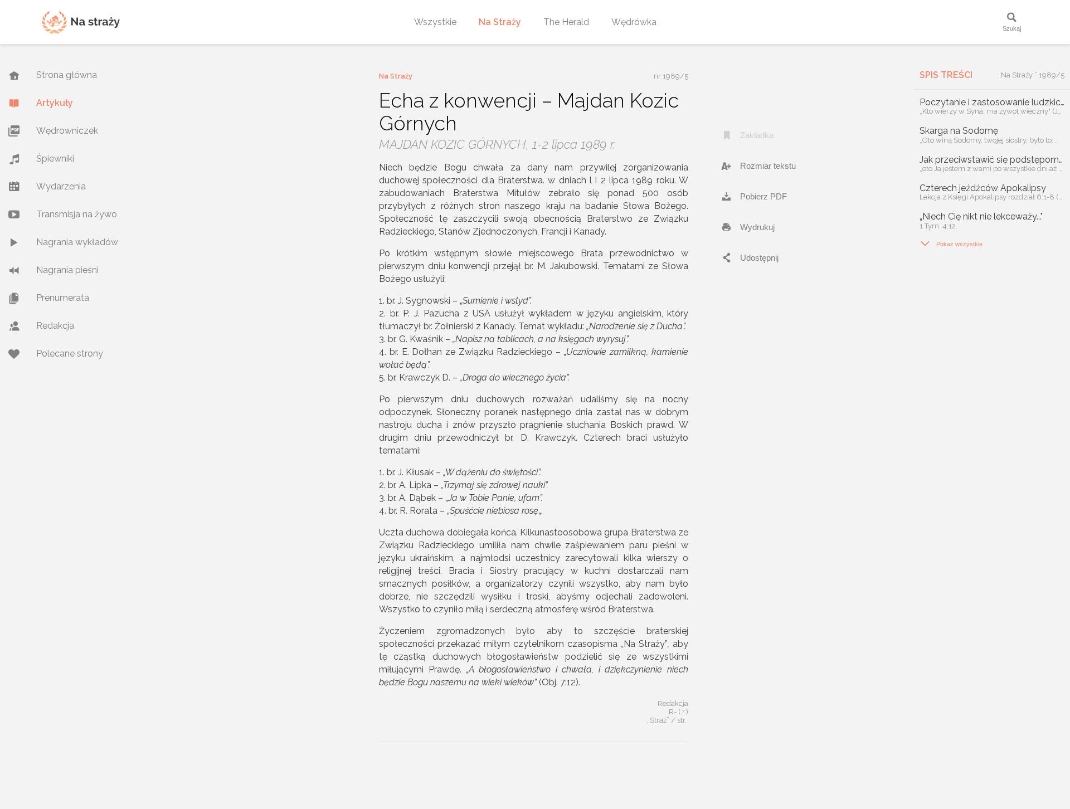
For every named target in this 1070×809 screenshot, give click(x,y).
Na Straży (500, 22)
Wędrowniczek (67, 130)
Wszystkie (435, 22)
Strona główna (66, 75)
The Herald (566, 22)
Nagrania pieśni (67, 270)
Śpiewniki (55, 158)
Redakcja (55, 325)
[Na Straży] (81, 22)
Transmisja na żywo (76, 214)
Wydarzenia (61, 186)
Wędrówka (633, 22)
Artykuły (54, 103)
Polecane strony (69, 353)
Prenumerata (62, 298)
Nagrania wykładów (77, 242)
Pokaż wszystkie (951, 243)
